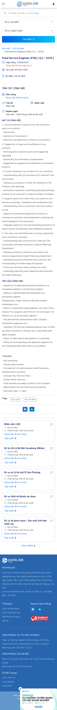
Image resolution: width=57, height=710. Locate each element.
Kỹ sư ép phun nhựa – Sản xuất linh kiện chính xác (25, 522)
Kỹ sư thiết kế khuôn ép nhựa (19, 496)
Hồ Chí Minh (18, 48)
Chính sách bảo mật (11, 612)
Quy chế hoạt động (10, 608)
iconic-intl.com (8, 677)
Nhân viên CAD (12, 424)
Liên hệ (5, 620)
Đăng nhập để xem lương (17, 97)
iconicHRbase (8, 681)
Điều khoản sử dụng (11, 616)
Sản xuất (6, 48)
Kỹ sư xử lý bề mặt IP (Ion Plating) (22, 472)
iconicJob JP (7, 685)
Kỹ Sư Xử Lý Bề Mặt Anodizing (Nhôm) (24, 448)
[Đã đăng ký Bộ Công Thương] (39, 618)
